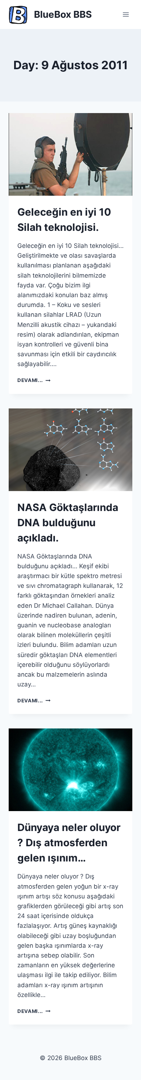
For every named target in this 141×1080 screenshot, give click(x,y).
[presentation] (70, 154)
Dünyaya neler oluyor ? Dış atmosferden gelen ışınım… (68, 842)
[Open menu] (125, 14)
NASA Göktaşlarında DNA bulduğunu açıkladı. (67, 522)
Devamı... (34, 380)
